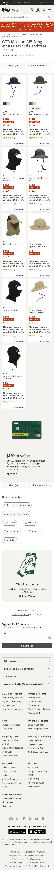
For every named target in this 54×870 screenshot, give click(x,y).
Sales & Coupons (36, 724)
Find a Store (8, 802)
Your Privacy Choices (37, 852)
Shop (15, 10)
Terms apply (12, 469)
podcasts (43, 819)
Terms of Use (14, 852)
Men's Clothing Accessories (32, 34)
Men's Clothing (13, 34)
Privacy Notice (15, 856)
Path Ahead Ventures (38, 752)
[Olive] (31, 103)
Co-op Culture (9, 771)
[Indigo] (5, 103)
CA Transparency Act (36, 863)
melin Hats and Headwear (18, 514)
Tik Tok (17, 819)
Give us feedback (20, 614)
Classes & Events (36, 744)
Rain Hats (32, 523)
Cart (43, 9)
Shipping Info (34, 713)
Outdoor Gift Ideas (11, 724)
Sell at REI (6, 775)
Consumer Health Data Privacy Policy (27, 859)
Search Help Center (11, 798)
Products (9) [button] (10, 55)
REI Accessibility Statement (37, 866)
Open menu (49, 9)
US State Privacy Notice (35, 856)
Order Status (34, 697)
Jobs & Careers (9, 767)
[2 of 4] (13, 171)
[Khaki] (34, 103)
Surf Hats (11, 540)
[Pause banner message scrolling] (51, 24)
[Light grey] (8, 103)
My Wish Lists (8, 705)
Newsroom (33, 778)
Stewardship (34, 786)
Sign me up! (27, 645)
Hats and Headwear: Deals (18, 505)
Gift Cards (7, 728)
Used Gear (7, 751)
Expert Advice (26, 55)
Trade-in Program (10, 755)
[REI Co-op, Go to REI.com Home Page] (6, 9)
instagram (11, 819)
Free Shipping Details (38, 728)
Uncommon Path (36, 748)
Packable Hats (13, 531)
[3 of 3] (41, 171)
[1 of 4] (12, 171)
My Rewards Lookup (12, 701)
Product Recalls (15, 863)
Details (38, 627)
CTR (3, 34)
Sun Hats (11, 523)
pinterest (30, 819)
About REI (33, 767)
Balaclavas (36, 531)
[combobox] (27, 17)
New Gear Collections (12, 747)
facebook (24, 819)
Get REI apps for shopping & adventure (26, 826)
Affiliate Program (10, 779)
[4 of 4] (16, 171)
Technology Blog (36, 782)
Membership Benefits (12, 709)
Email (4, 633)
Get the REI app (27, 596)
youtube (36, 819)
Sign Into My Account (12, 697)
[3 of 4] (14, 171)
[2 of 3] (40, 171)
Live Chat (6, 806)
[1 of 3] (38, 171)
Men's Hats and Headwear (11, 36)
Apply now (12, 473)
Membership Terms (13, 866)
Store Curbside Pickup (39, 709)
